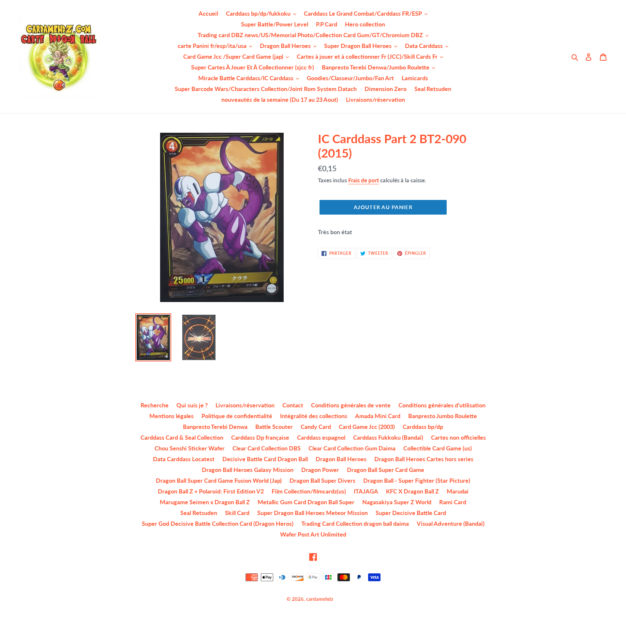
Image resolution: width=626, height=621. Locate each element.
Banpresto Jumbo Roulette (442, 415)
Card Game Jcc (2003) (367, 426)
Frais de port (363, 180)
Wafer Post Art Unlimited (313, 534)
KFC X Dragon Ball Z (412, 491)
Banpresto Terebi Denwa (215, 426)
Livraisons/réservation (245, 405)
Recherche (155, 405)
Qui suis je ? (192, 405)
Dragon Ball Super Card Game (385, 469)
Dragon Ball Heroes (341, 458)
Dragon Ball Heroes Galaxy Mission (247, 469)
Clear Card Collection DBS (266, 448)
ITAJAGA (366, 491)
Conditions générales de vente (351, 405)
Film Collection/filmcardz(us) (309, 491)
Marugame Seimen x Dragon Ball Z (205, 502)
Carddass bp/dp (423, 426)
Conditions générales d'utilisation (441, 405)
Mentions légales (171, 415)
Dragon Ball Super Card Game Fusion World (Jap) (219, 480)
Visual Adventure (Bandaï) (450, 523)
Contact (292, 405)
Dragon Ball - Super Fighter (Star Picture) (416, 480)
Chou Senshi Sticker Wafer (190, 448)
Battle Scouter (274, 426)
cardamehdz (319, 599)
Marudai (458, 491)
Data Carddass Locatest (184, 458)
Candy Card (316, 426)
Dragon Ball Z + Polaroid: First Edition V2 (211, 491)
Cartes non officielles (458, 437)
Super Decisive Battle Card (411, 512)
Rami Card (452, 502)
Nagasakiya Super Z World (396, 502)
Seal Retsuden (198, 512)
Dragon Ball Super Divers (322, 480)
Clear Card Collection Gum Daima (351, 448)
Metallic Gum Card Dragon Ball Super (306, 502)
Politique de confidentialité (236, 415)
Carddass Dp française (260, 437)
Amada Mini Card (377, 415)
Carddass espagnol (321, 437)
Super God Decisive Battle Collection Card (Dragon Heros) (217, 523)
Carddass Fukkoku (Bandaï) (388, 437)
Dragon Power (320, 469)
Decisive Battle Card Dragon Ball (265, 458)
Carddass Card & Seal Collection (182, 437)
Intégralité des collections (313, 415)
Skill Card (237, 512)
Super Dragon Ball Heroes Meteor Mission (312, 512)
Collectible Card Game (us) (437, 448)
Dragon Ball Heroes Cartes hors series (423, 458)
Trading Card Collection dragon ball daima (355, 523)
